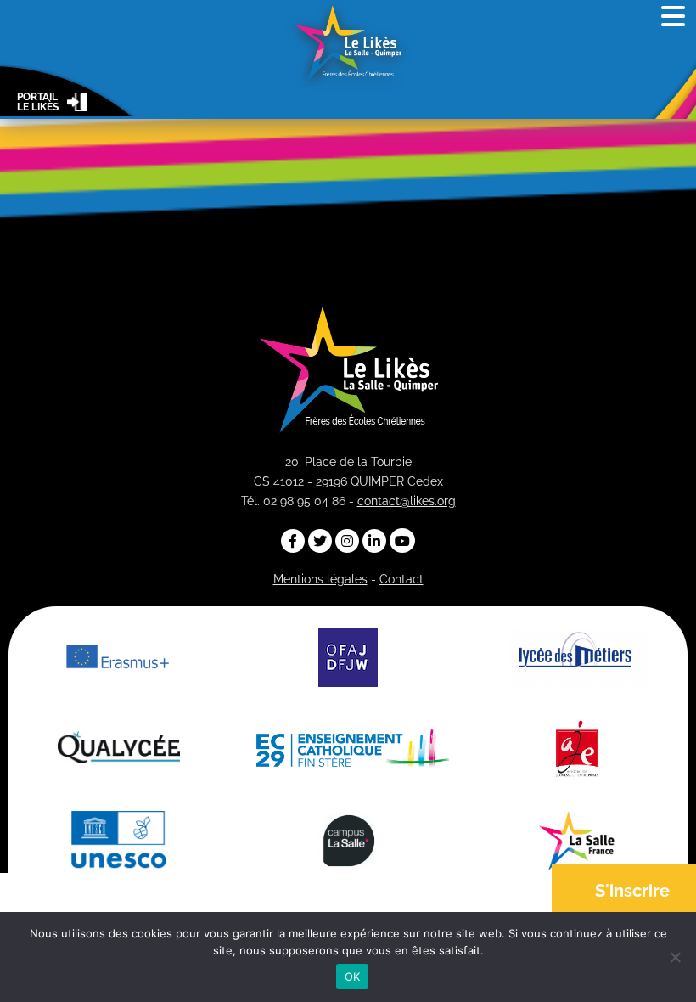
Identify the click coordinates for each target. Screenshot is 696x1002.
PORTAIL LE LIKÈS (38, 102)
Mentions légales (320, 579)
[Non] (674, 957)
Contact (401, 579)
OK (353, 976)
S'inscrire (632, 891)
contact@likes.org (406, 501)
